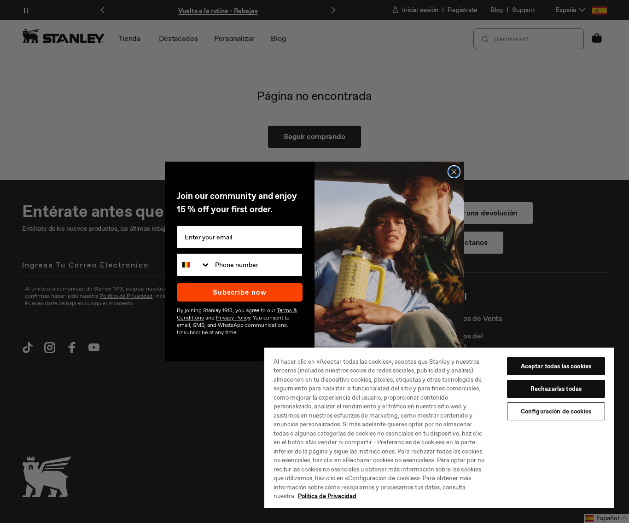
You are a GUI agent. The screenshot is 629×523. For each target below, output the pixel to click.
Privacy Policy (233, 317)
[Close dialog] (454, 171)
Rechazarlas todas (556, 388)
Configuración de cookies (556, 411)
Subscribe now (240, 292)
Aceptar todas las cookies (556, 366)
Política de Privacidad (327, 496)
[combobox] (193, 265)
